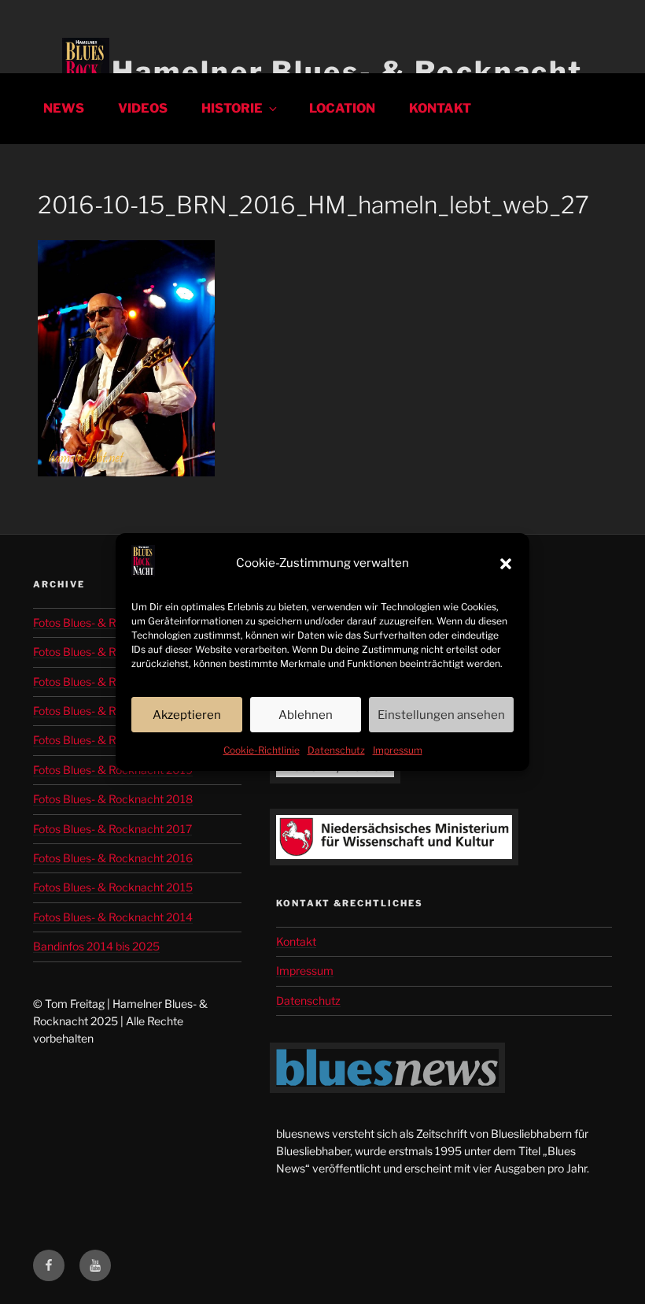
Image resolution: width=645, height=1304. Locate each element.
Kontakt (440, 108)
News (63, 108)
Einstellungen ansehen (441, 715)
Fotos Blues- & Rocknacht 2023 (113, 681)
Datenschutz (336, 750)
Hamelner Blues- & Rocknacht (347, 71)
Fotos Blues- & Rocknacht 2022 (113, 710)
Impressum (397, 750)
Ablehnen (305, 715)
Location (342, 108)
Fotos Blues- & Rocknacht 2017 (112, 828)
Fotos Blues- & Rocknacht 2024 (113, 651)
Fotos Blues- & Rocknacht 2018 (113, 799)
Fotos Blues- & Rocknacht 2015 (113, 887)
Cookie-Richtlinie (261, 750)
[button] (506, 564)
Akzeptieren (187, 715)
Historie (232, 108)
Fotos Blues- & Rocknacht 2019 (113, 769)
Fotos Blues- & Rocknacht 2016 (113, 858)
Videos (143, 108)
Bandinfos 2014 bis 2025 (96, 946)
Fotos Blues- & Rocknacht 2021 (112, 739)
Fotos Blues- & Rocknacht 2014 (113, 917)
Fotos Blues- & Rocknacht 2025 (113, 622)
